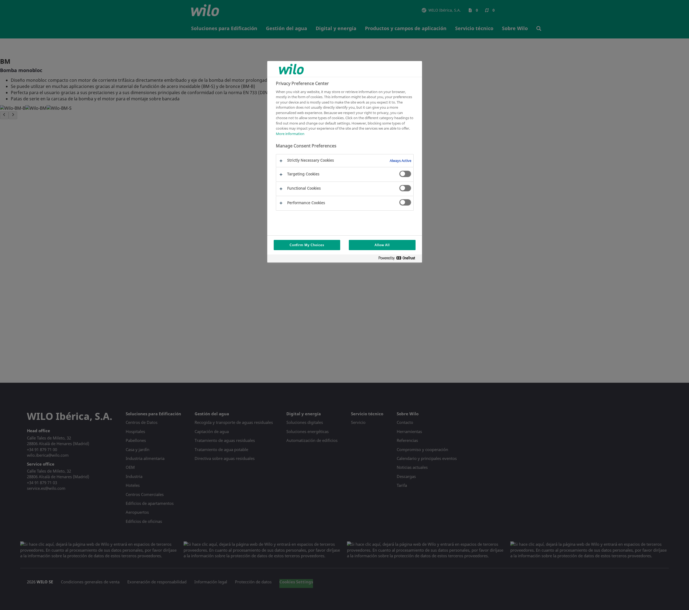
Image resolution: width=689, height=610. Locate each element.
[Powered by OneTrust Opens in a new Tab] (398, 259)
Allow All (382, 245)
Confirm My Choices (307, 245)
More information (290, 133)
